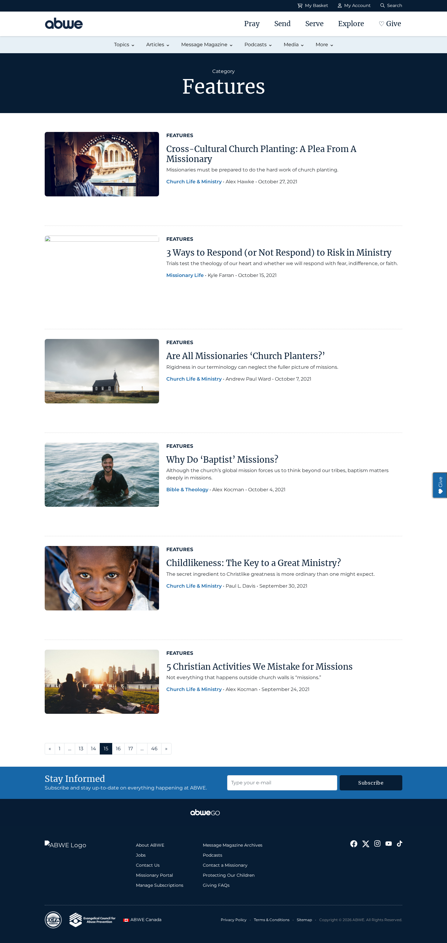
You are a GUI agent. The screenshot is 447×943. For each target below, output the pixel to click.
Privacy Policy (234, 919)
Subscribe (371, 783)
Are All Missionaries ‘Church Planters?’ (245, 356)
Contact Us (148, 865)
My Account (357, 5)
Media (291, 44)
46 (154, 748)
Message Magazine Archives (232, 845)
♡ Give (390, 23)
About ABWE (150, 845)
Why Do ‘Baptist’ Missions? (222, 459)
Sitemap (304, 919)
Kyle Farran (221, 275)
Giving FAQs (216, 885)
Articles (155, 44)
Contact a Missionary (225, 865)
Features (179, 135)
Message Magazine (204, 44)
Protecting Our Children (229, 875)
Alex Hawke (240, 182)
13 (81, 748)
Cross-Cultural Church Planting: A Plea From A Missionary (261, 154)
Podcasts (255, 44)
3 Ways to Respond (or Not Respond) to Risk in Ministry (279, 252)
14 (93, 748)
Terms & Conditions (271, 919)
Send (282, 23)
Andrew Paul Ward (248, 379)
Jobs (141, 855)
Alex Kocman (228, 489)
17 (130, 748)
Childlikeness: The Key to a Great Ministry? (253, 563)
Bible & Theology (187, 489)
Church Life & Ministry (194, 182)
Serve (314, 23)
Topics (121, 44)
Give (440, 482)
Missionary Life (185, 275)
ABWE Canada (144, 919)
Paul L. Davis (240, 586)
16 (118, 748)
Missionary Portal (154, 875)
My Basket (316, 5)
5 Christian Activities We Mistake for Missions (259, 666)
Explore (351, 23)
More (322, 44)
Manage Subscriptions (159, 885)
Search (394, 5)
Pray (252, 23)
